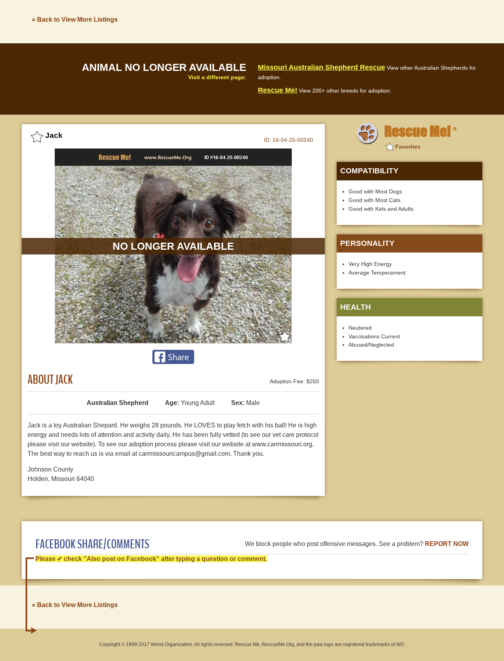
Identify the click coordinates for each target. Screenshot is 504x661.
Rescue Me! (277, 90)
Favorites (408, 146)
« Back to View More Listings (75, 19)
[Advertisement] (339, 21)
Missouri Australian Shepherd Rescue (321, 67)
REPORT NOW (447, 543)
